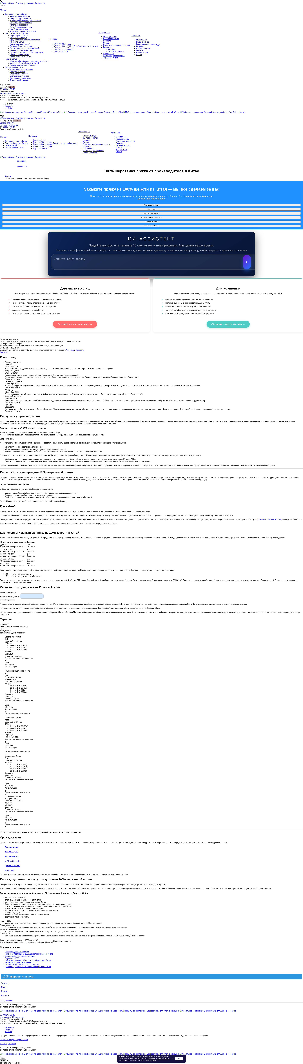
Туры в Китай (11, 59)
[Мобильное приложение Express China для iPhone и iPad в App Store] (31, 1011)
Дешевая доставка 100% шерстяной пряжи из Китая (28, 967)
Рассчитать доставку (151, 205)
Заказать (5, 983)
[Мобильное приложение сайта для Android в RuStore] (151, 112)
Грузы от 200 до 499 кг (63, 47)
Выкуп (4, 991)
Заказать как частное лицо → (75, 324)
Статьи (106, 43)
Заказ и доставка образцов (21, 50)
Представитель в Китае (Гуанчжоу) (25, 40)
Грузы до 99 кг (60, 43)
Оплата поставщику (18, 38)
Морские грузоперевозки (21, 23)
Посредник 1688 (12, 958)
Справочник (108, 54)
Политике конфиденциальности (159, 1058)
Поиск (4, 987)
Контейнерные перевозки (21, 27)
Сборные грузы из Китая (20, 18)
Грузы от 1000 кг (61, 51)
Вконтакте (9, 104)
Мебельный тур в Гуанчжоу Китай (24, 63)
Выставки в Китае (111, 39)
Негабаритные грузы (19, 29)
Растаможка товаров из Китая (18, 962)
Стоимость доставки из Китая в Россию (22, 965)
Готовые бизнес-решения (21, 46)
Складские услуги (17, 72)
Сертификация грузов (19, 76)
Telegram (9, 106)
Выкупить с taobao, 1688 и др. (151, 217)
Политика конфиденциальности (117, 45)
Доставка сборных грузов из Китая (20, 956)
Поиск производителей (20, 44)
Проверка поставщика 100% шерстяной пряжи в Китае (29, 954)
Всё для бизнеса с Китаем (16, 33)
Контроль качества (151, 222)
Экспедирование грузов (20, 78)
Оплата (139, 50)
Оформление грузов (14, 67)
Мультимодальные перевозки (23, 31)
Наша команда (142, 42)
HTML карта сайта (8, 1044)
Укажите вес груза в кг (9, 597)
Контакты (94, 46)
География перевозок (145, 44)
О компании (141, 40)
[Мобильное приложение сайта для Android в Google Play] (93, 112)
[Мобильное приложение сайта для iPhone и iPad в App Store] (31, 112)
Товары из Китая (110, 58)
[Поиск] (1, 8)
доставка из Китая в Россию (269, 519)
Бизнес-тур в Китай (151, 226)
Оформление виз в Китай (21, 57)
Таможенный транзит (19, 80)
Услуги (3, 10)
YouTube (8, 108)
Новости (107, 41)
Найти (3, 1061)
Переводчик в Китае (19, 36)
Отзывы (139, 46)
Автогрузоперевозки (19, 25)
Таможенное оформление (21, 70)
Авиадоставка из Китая (20, 16)
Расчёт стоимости (81, 46)
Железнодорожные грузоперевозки (25, 21)
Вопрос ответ (142, 53)
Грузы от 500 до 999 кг (63, 49)
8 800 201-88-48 (8, 89)
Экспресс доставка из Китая (17, 952)
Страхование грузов (19, 74)
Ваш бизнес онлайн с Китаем (22, 65)
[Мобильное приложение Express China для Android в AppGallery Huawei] (208, 1011)
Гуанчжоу (107, 47)
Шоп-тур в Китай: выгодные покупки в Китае (29, 61)
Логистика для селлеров (114, 56)
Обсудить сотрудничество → (228, 324)
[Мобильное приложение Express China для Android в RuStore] (151, 1011)
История (111, 49)
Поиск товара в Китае (19, 55)
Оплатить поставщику (151, 213)
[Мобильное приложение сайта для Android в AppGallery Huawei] (212, 112)
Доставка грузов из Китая (16, 14)
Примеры (53, 39)
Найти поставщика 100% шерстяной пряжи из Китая (28, 960)
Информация (104, 33)
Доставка (5, 995)
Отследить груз (109, 37)
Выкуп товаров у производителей (24, 48)
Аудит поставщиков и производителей (26, 53)
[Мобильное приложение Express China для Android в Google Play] (93, 1011)
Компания (135, 36)
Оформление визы (116, 51)
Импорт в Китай (17, 42)
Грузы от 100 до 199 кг (63, 45)
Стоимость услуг (143, 48)
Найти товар (151, 209)
